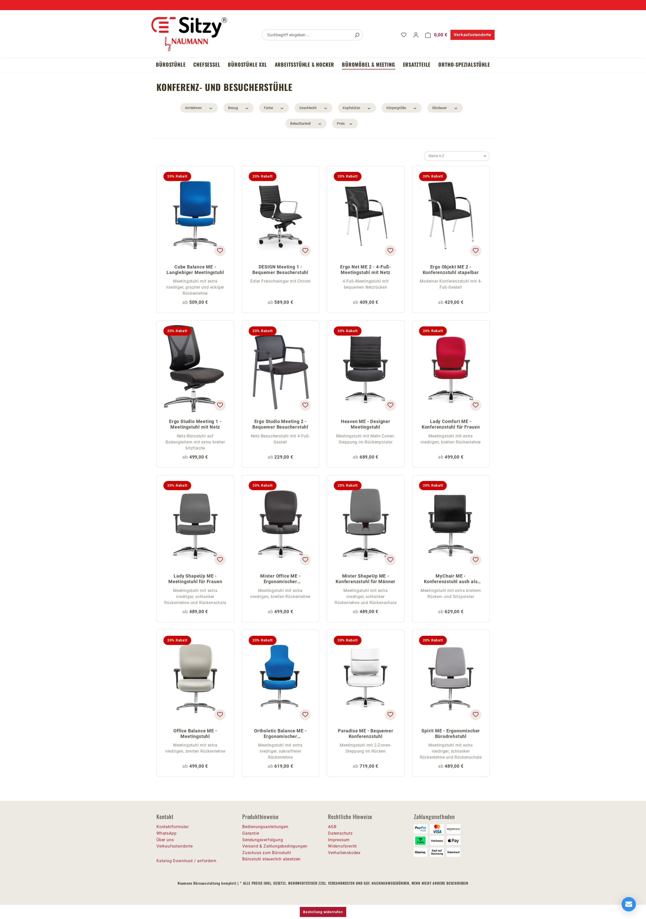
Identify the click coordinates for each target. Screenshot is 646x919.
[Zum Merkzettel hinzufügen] (219, 250)
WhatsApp (166, 833)
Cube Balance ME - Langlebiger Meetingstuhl (195, 269)
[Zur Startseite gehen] (189, 34)
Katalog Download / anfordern (186, 860)
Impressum (339, 839)
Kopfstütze (351, 108)
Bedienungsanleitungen (265, 826)
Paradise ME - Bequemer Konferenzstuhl (365, 733)
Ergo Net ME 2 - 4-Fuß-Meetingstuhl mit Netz (365, 269)
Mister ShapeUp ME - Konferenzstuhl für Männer (365, 578)
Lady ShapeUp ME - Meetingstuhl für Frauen (195, 578)
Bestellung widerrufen (323, 912)
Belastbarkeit (300, 123)
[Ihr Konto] (416, 35)
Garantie (250, 833)
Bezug (233, 108)
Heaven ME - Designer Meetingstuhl (365, 424)
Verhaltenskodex (344, 852)
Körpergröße (396, 108)
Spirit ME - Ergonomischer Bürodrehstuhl (450, 733)
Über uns (165, 839)
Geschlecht (308, 108)
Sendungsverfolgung (262, 839)
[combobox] (306, 35)
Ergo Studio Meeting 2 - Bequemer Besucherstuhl (280, 424)
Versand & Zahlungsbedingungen (274, 846)
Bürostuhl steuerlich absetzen (271, 859)
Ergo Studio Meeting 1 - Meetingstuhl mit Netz (195, 424)
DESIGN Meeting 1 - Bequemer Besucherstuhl (280, 269)
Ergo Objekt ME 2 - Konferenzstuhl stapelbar (451, 269)
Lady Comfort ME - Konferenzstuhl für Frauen (451, 424)
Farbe (268, 108)
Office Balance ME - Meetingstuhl (195, 733)
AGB (332, 826)
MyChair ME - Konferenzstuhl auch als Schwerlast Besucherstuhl (451, 579)
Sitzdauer (439, 108)
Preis (341, 123)
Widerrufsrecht (342, 846)
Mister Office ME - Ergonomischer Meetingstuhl (280, 579)
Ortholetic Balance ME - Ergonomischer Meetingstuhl (280, 734)
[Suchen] (357, 35)
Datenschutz (340, 833)
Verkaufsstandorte (472, 34)
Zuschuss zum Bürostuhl (266, 852)
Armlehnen (193, 108)
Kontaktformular (172, 826)
